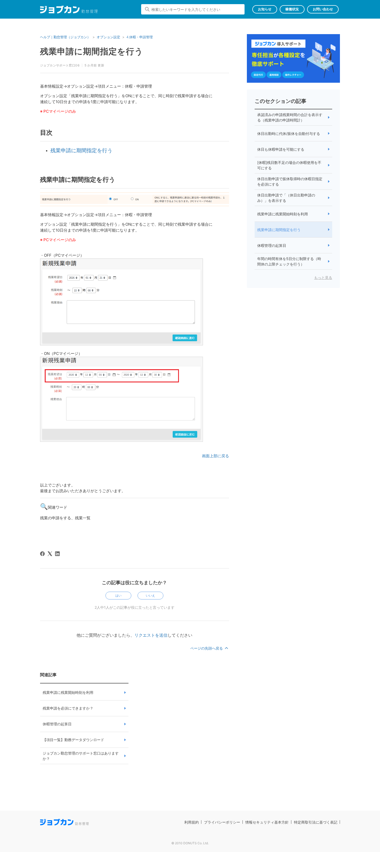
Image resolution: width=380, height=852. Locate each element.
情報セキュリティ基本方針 (267, 822)
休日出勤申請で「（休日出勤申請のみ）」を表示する (286, 198)
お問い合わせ (323, 9)
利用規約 (191, 822)
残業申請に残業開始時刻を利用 (68, 692)
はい (118, 595)
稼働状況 (292, 9)
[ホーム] (69, 10)
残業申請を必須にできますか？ (68, 708)
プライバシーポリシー (222, 822)
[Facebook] (42, 553)
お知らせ (264, 9)
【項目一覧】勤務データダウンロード (73, 739)
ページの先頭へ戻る (207, 648)
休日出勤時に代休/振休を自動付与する (288, 133)
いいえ (150, 595)
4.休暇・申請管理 (139, 37)
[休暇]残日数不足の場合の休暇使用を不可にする (289, 165)
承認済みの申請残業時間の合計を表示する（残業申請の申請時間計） (289, 117)
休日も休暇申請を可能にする (280, 149)
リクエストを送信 (151, 635)
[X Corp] (50, 553)
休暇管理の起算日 (57, 724)
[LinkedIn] (57, 553)
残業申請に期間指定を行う (81, 150)
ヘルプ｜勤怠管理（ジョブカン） (65, 37)
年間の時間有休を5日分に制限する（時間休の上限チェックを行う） (289, 261)
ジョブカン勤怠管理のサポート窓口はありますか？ (81, 756)
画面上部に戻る (215, 455)
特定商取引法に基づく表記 (315, 822)
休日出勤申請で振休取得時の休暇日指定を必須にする (289, 181)
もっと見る (323, 277)
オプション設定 (108, 37)
